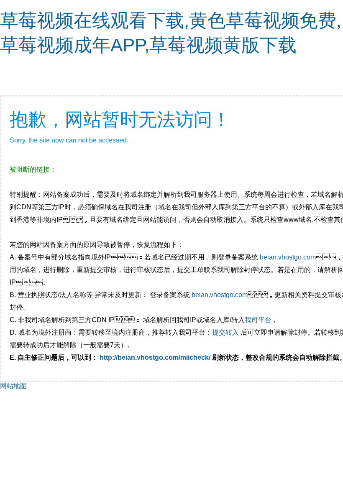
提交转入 (225, 332)
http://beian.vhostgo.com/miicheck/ (155, 357)
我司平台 (259, 319)
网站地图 (13, 385)
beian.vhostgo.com (288, 257)
